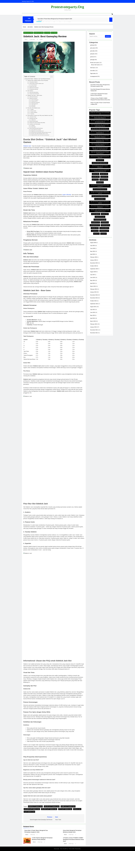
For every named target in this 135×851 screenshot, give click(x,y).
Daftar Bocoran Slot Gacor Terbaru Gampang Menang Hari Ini (99, 140)
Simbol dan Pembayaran (35, 102)
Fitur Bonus (33, 106)
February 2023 (93, 324)
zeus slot (103, 233)
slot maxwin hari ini (95, 225)
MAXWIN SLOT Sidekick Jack (31, 809)
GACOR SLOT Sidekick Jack (51, 806)
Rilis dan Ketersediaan (34, 92)
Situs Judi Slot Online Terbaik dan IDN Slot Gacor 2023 (100, 202)
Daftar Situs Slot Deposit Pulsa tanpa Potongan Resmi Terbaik (100, 153)
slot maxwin (105, 222)
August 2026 (93, 242)
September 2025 (94, 268)
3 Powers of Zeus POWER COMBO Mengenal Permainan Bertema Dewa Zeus (73, 839)
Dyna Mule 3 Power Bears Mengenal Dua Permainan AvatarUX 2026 (55, 18)
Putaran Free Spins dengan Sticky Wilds (37, 122)
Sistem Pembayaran (34, 99)
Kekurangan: (33, 126)
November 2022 (94, 332)
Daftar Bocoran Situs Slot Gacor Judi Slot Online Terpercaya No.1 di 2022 (100, 136)
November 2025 (94, 263)
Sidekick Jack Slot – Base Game (35, 95)
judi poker (92, 53)
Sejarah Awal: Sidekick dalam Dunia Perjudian (38, 80)
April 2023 (92, 318)
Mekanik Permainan (33, 98)
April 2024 (92, 283)
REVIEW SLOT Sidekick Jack (49, 809)
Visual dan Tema (33, 116)
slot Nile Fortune (105, 225)
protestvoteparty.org (67, 7)
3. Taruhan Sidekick (33, 112)
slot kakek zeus (95, 222)
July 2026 (92, 245)
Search (108, 36)
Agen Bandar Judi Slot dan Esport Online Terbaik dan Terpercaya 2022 (100, 121)
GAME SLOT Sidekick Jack (68, 806)
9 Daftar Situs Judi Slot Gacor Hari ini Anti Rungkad (100, 113)
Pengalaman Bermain (34, 89)
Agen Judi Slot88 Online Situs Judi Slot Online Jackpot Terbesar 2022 (100, 125)
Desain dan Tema (33, 86)
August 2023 (93, 306)
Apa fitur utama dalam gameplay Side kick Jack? (39, 133)
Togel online (93, 73)
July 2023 (92, 309)
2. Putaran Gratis (33, 110)
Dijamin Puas (100, 160)
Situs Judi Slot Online (100, 198)
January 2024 (93, 292)
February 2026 (93, 257)
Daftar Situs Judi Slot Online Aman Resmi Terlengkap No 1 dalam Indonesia (100, 148)
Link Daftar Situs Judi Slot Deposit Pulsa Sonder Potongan (100, 186)
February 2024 (93, 289)
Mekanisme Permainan (34, 87)
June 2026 (92, 248)
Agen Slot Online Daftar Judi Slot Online (100, 128)
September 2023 (94, 303)
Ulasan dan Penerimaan (34, 93)
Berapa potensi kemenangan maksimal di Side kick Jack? (41, 132)
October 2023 (93, 300)
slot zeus (96, 233)
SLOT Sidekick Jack (29, 811)
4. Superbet (32, 113)
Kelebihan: (33, 125)
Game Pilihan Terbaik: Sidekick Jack (36, 83)
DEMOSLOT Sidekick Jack (35, 806)
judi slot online (103, 179)
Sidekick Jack (77, 809)
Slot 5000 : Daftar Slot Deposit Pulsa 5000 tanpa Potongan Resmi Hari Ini (100, 210)
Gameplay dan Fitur (33, 118)
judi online (92, 50)
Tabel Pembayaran (34, 103)
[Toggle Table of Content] (50, 77)
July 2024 (92, 274)
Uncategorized (93, 76)
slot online (54, 32)
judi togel (92, 59)
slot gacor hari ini (99, 216)
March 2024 (93, 286)
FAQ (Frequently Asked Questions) (36, 128)
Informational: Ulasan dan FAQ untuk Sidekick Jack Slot (40, 115)
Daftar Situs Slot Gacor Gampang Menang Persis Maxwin (100, 157)
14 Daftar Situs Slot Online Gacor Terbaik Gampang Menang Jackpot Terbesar (100, 117)
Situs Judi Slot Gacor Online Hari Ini (99, 196)
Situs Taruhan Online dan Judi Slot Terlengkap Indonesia (100, 206)
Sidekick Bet (33, 119)
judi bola (92, 45)
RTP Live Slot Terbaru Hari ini (100, 189)
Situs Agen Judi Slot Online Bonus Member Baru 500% (100, 193)
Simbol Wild (33, 105)
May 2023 (92, 315)
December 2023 (94, 295)
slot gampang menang (99, 219)
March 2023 (93, 321)
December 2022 (94, 329)
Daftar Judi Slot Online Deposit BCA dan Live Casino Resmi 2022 (99, 144)
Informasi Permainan (34, 96)
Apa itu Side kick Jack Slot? (36, 129)
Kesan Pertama (34, 84)
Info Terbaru (30, 90)
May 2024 (92, 280)
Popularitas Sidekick (33, 82)
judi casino (92, 48)
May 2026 (92, 251)
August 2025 (93, 271)
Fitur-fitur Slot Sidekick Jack (34, 107)
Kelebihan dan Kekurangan (35, 124)
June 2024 (92, 277)
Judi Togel (100, 182)
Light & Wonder (66, 194)
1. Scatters (32, 109)
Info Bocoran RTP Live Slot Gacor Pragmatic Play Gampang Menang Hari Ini (100, 170)
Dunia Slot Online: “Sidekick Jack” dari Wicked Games (37, 78)
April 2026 (92, 254)
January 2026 (93, 260)
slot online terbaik (104, 228)
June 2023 (92, 312)
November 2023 (94, 297)
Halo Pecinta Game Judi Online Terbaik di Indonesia (100, 166)
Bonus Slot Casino (28, 32)
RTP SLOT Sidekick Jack (65, 809)
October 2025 (93, 265)
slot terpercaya (104, 230)
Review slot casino (38, 32)
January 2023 (93, 327)
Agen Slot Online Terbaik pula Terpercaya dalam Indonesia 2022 (100, 132)
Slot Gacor (47, 32)
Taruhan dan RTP (34, 101)
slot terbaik (95, 230)
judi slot (92, 56)
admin (26, 39)
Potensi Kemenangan (34, 121)
